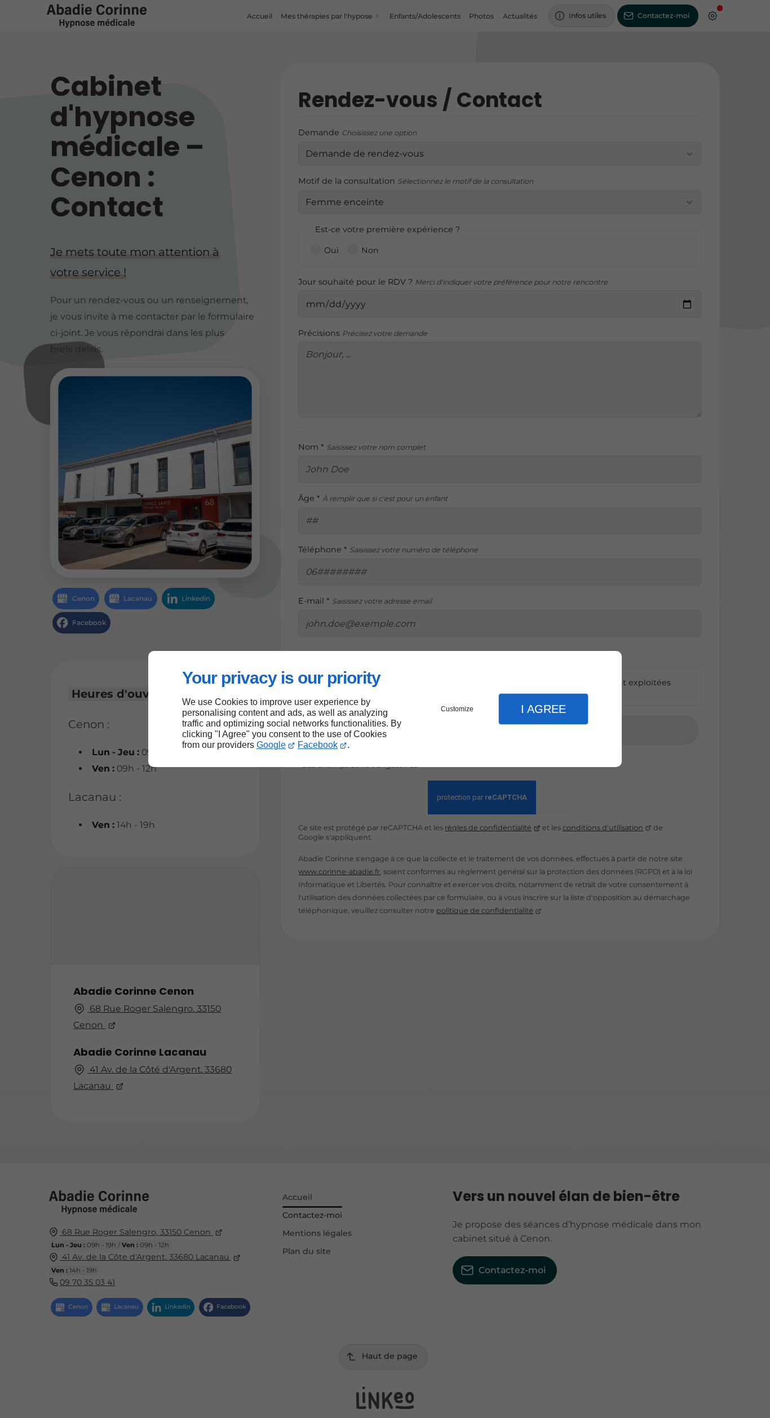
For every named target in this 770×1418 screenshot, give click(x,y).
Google (271, 745)
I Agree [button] (543, 709)
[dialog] (385, 709)
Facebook (318, 745)
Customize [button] (457, 709)
